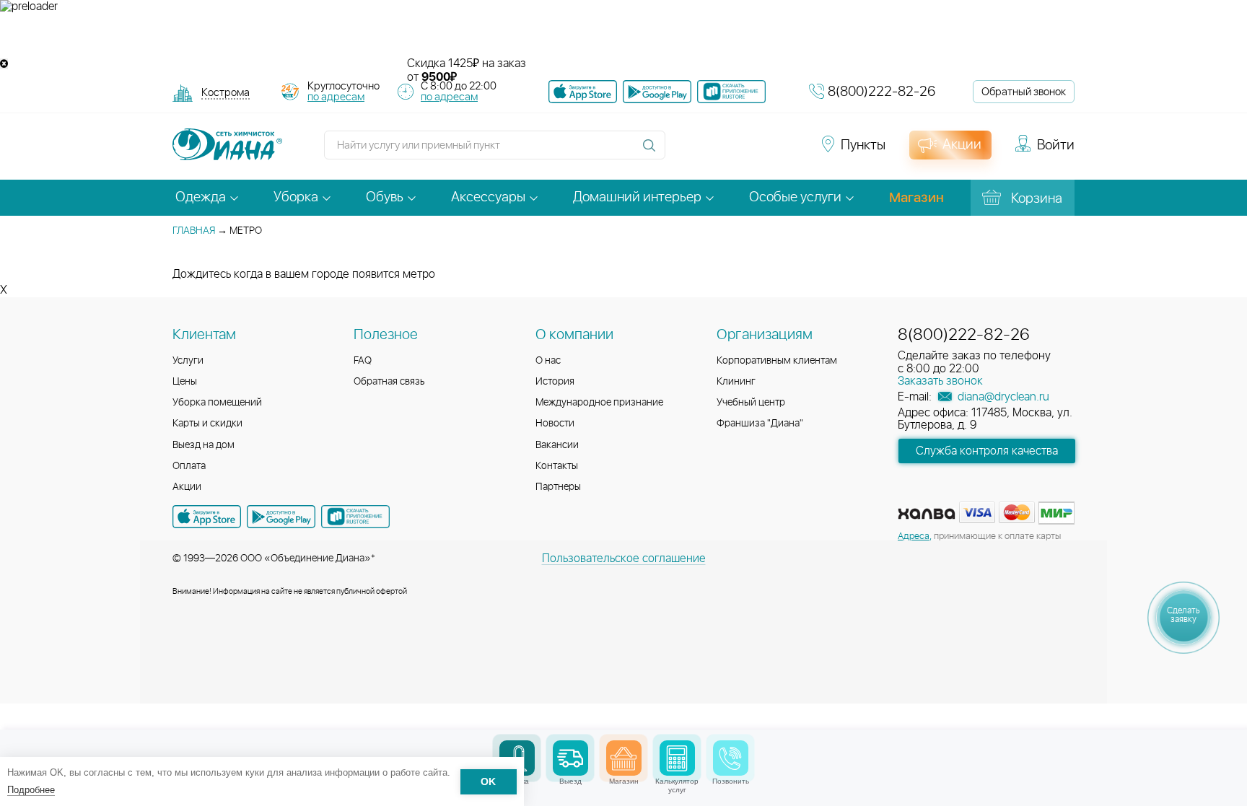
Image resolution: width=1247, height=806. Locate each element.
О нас (548, 361)
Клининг (736, 382)
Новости (554, 424)
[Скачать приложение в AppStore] (206, 516)
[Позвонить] (730, 758)
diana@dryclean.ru (1002, 397)
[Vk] (684, 151)
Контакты (556, 466)
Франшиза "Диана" (760, 424)
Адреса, (915, 536)
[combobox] (225, 94)
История (554, 382)
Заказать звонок (940, 381)
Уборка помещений (217, 403)
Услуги (188, 361)
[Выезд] (570, 758)
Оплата (189, 466)
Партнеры (558, 487)
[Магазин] (624, 758)
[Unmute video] (623, 35)
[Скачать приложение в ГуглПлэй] (657, 91)
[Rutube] (736, 151)
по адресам (335, 97)
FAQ (363, 361)
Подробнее (31, 789)
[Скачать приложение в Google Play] (281, 516)
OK (488, 781)
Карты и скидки (207, 424)
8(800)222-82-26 (881, 92)
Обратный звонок (1023, 92)
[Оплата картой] (926, 514)
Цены (184, 382)
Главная (193, 231)
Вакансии (557, 445)
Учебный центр (751, 403)
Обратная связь (389, 382)
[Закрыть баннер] (4, 63)
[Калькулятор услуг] (677, 758)
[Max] (786, 151)
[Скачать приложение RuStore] (731, 91)
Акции (186, 487)
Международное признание (599, 403)
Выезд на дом (203, 445)
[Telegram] (762, 151)
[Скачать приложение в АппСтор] (582, 91)
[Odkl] (710, 151)
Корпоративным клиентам (777, 361)
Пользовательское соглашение (624, 558)
